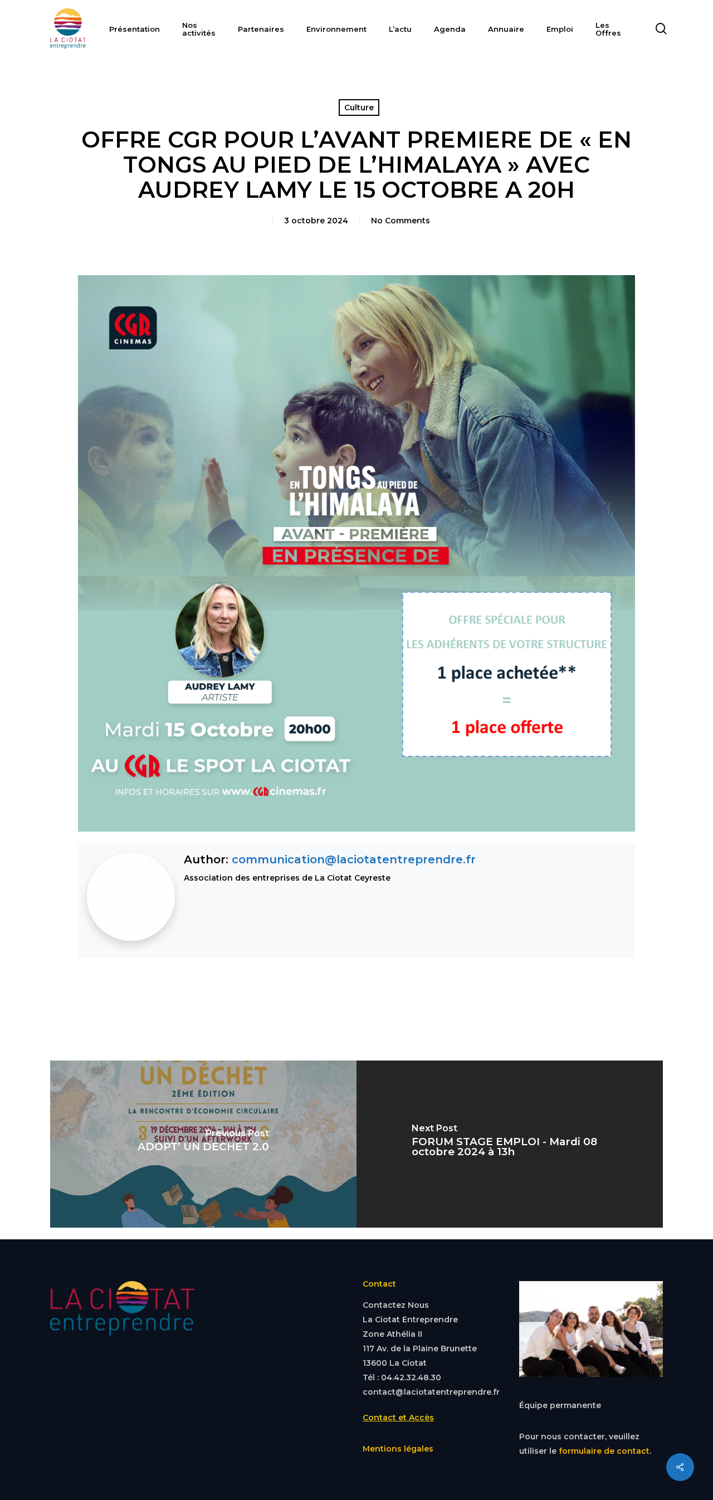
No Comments (400, 221)
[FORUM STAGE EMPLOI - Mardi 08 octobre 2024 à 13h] (509, 1144)
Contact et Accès (398, 1418)
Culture (359, 107)
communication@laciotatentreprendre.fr (354, 859)
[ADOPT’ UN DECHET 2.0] (203, 1144)
